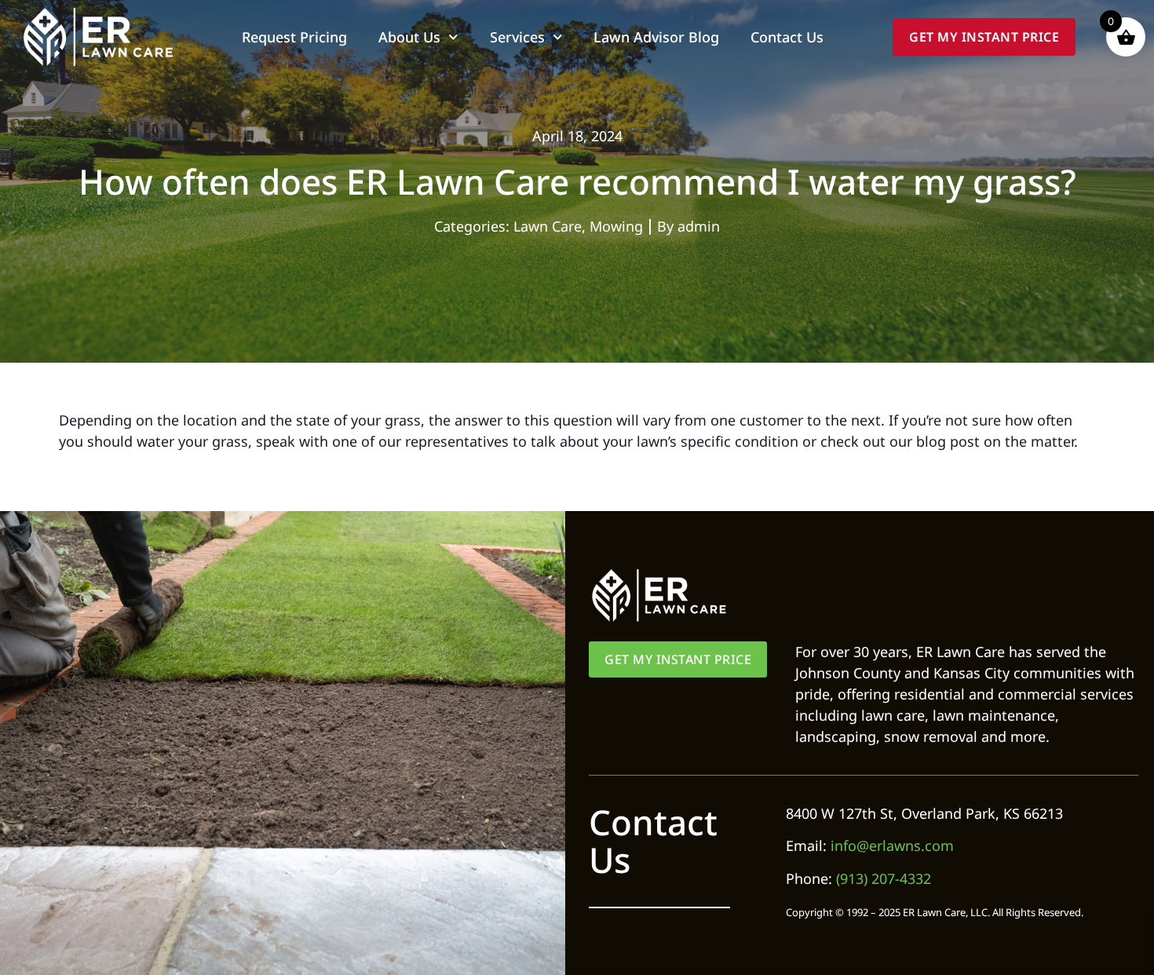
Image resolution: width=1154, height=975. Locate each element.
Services (517, 36)
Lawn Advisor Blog (656, 36)
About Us (409, 36)
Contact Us (787, 36)
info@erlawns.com (892, 845)
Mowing (616, 226)
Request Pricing (294, 36)
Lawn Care (547, 226)
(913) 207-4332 (883, 878)
